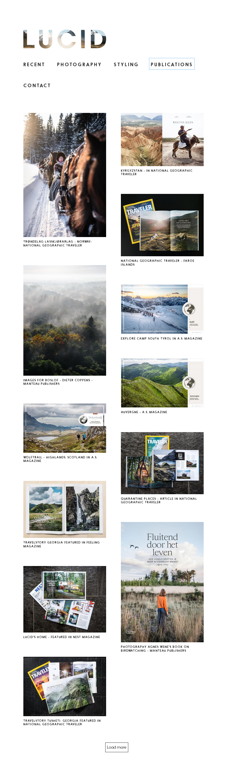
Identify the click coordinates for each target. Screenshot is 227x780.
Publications (172, 64)
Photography (79, 64)
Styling (126, 64)
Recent (34, 64)
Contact (37, 85)
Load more (117, 747)
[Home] (64, 39)
